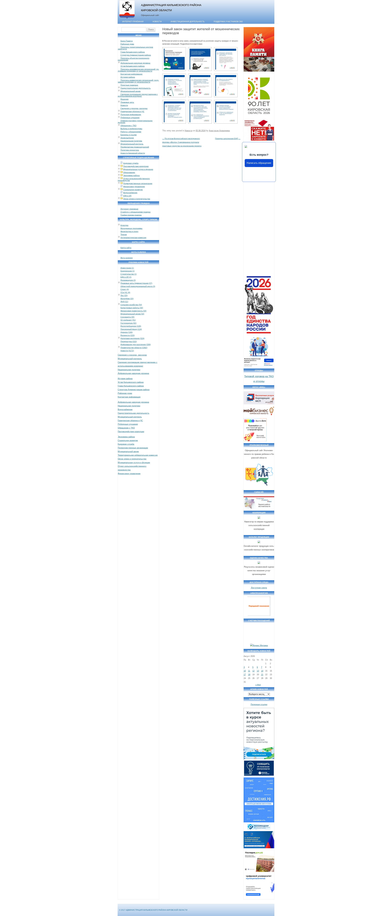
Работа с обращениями (131, 132)
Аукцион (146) (127, 332)
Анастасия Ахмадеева (219, 130)
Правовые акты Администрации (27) (136, 283)
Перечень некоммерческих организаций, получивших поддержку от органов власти (138, 70)
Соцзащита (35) (127, 317)
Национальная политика (131, 141)
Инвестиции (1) (127, 268)
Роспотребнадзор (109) (131, 326)
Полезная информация (131, 115)
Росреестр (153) (128, 335)
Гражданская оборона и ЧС (132, 111)
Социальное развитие (133, 190)
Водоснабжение (130, 193)
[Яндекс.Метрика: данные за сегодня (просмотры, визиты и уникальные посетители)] (259, 645)
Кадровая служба (130, 163)
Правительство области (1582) (134, 348)
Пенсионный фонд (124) (131, 329)
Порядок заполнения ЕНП (227, 139)
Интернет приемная (129, 209)
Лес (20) (124, 296)
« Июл (258, 685)
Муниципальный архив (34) (132, 314)
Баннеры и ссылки (129, 135)
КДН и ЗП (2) (126, 277)
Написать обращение (259, 163)
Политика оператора (130, 150)
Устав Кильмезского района (133, 66)
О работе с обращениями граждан (136, 212)
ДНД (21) (124, 302)
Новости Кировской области (133, 153)
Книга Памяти (127, 41)
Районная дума (127, 44)
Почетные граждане (129, 85)
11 (249, 671)
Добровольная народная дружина (135, 63)
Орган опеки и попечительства (136, 199)
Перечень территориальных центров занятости (135, 48)
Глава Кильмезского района (133, 52)
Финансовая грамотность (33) (133, 311)
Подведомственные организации (137, 183)
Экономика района (131, 176)
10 (245, 671)
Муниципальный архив (130, 91)
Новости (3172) (127, 351)
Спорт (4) (125, 289)
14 (262, 671)
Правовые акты (127, 102)
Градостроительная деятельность (136, 88)
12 (253, 671)
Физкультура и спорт (129, 231)
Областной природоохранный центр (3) (138, 286)
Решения (124, 99)
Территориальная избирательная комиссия (138, 455)
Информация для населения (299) (136, 345)
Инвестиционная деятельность (188, 22)
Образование (129, 172)
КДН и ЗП (127, 196)
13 (258, 671)
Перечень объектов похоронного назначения (133, 59)
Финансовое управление (134, 187)
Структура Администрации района (136, 55)
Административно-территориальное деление (135, 122)
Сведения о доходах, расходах (134, 108)
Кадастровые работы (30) (132, 308)
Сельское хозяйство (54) (131, 305)
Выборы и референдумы (131, 129)
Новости (157, 22)
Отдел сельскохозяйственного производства (134, 180)
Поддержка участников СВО (228, 22)
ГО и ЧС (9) (125, 292)
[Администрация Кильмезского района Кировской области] (127, 19)
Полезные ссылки (259, 704)
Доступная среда (259, 588)
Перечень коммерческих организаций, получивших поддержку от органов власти (138, 81)
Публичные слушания (130, 118)
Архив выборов (127, 138)
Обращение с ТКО (128, 126)
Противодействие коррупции (136, 166)
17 (245, 674)
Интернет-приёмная (132, 22)
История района (128, 77)
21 (262, 674)
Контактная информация (131, 74)
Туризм (124, 235)
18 (249, 674)
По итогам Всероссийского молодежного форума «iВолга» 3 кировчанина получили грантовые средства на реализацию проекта (181, 142)
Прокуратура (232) (129, 341)
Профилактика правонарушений (135, 147)
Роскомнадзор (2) (128, 280)
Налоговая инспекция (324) (132, 338)
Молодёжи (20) (127, 299)
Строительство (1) (129, 274)
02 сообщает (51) (128, 320)
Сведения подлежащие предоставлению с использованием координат (138, 95)
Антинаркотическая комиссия (133, 238)
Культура (124, 225)
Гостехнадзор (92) (128, 323)
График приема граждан (131, 215)
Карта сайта (126, 248)
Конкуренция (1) (128, 271)
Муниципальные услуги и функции (138, 169)
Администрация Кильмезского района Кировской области (171, 8)
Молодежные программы (131, 228)
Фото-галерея (127, 258)
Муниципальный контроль (132, 144)
